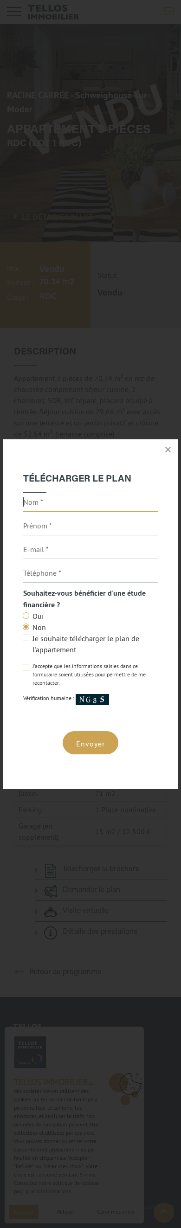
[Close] (168, 449)
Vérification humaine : (49, 697)
